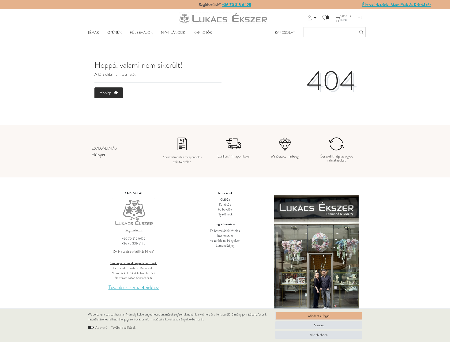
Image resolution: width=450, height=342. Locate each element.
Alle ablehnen (319, 335)
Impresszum (225, 235)
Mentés (319, 325)
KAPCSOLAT (285, 32)
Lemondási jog (225, 245)
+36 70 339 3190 (134, 243)
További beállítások (123, 327)
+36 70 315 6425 (236, 4)
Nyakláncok (173, 32)
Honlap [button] (106, 92)
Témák (93, 32)
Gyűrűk (114, 32)
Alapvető (101, 327)
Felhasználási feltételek (225, 231)
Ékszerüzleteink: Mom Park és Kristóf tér (396, 4)
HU (361, 18)
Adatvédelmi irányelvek (225, 240)
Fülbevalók (141, 32)
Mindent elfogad (319, 316)
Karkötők (203, 32)
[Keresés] (360, 32)
